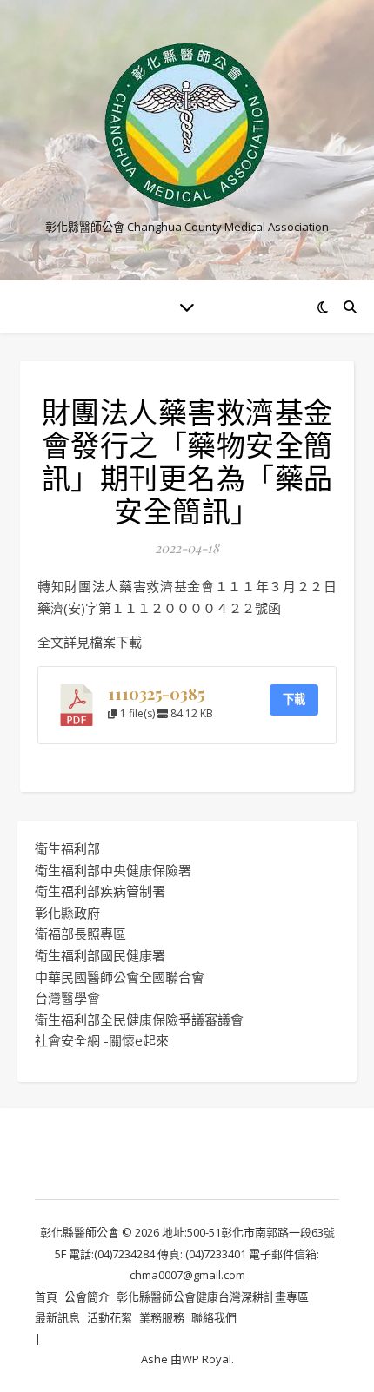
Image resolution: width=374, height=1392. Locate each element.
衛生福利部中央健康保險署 (113, 870)
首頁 (46, 1296)
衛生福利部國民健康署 (100, 955)
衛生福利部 (67, 848)
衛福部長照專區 (80, 933)
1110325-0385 (156, 693)
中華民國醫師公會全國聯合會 (119, 977)
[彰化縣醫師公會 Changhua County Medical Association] (187, 125)
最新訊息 (57, 1317)
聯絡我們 (214, 1317)
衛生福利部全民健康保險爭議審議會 (139, 1019)
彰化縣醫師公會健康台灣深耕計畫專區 (213, 1296)
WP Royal (206, 1359)
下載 (294, 699)
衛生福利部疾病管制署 (100, 891)
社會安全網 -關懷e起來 (102, 1040)
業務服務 (161, 1317)
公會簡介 (87, 1296)
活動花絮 (109, 1317)
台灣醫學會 (67, 997)
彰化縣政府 (67, 912)
